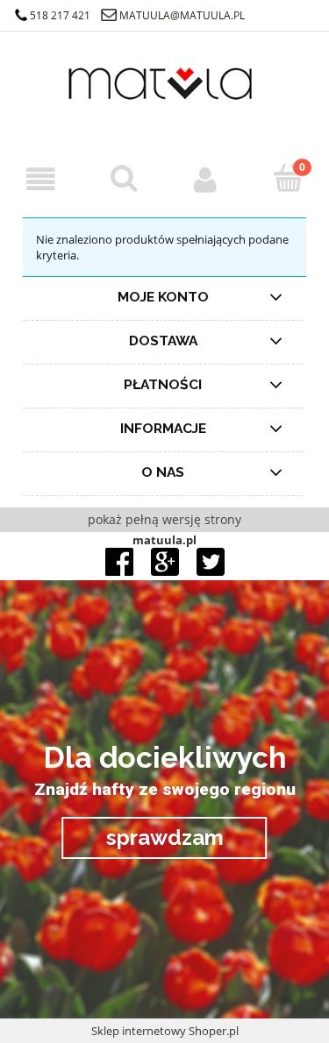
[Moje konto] (206, 179)
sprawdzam (165, 837)
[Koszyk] (288, 178)
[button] (41, 179)
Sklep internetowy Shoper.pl (165, 1031)
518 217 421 (60, 15)
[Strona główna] (164, 95)
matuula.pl (164, 540)
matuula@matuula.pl (182, 15)
